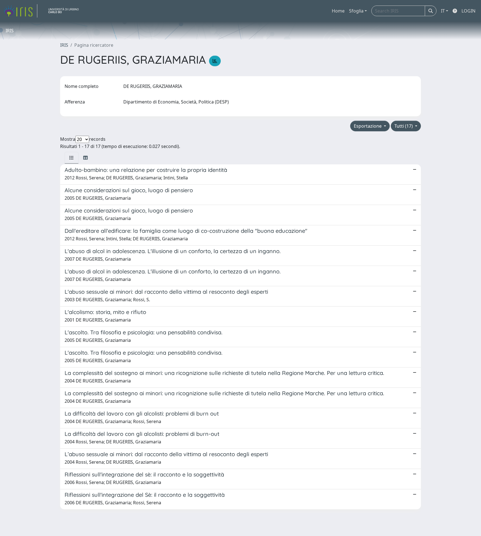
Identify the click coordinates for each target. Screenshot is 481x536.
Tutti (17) (404, 126)
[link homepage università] (66, 11)
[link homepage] (20, 11)
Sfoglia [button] (356, 11)
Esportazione (368, 126)
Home (338, 11)
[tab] (71, 158)
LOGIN (468, 11)
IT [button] (443, 11)
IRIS (64, 45)
